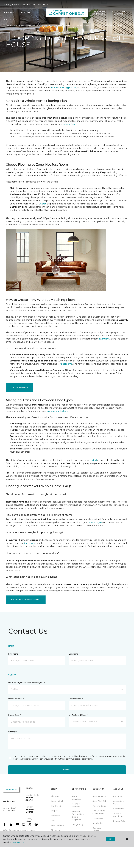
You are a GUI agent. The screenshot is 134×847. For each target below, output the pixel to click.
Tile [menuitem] (53, 820)
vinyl (94, 460)
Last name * (74, 654)
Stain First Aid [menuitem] (99, 801)
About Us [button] (9, 19)
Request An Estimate (118, 12)
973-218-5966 (44, 5)
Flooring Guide (28, 25)
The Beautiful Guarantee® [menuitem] (99, 812)
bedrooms (66, 364)
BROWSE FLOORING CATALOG (25, 599)
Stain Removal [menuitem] (99, 796)
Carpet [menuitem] (54, 811)
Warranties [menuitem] (98, 818)
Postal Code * (14, 715)
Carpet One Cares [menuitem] (118, 802)
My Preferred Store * (78, 715)
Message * (13, 731)
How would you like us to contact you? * (26, 683)
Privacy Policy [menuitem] (119, 821)
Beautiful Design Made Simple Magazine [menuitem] (78, 815)
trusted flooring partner (63, 87)
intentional (104, 339)
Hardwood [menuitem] (56, 806)
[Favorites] (96, 21)
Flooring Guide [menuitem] (99, 806)
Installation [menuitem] (98, 823)
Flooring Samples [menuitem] (76, 805)
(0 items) (101, 20)
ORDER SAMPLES (19, 387)
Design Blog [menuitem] (77, 824)
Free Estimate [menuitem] (57, 825)
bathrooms (30, 543)
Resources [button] (27, 12)
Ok (110, 839)
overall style (95, 522)
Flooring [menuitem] (55, 796)
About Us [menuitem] (117, 796)
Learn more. (18, 842)
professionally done (57, 411)
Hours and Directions (99, 12)
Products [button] (9, 12)
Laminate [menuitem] (55, 815)
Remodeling (45, 25)
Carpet (42, 204)
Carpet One (11, 25)
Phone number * (16, 699)
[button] (91, 21)
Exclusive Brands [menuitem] (97, 829)
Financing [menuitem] (55, 830)
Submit (67, 769)
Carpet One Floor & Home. (22, 830)
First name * (13, 654)
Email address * (76, 699)
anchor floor (69, 124)
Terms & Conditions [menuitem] (118, 814)
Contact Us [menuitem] (118, 809)
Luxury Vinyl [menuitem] (57, 801)
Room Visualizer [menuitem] (76, 797)
